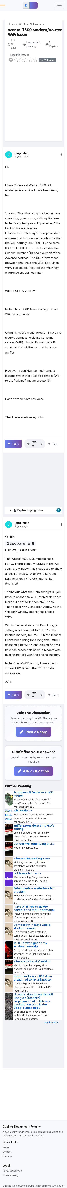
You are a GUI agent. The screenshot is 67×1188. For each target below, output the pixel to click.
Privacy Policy (11, 1175)
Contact (7, 1151)
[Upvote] (28, 444)
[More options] (61, 155)
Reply (15, 443)
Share (55, 444)
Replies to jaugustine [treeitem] (38, 510)
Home (11, 24)
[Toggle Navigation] (59, 5)
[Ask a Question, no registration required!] (33, 5)
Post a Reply (36, 732)
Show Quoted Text (20, 543)
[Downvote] (41, 444)
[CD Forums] (2, 5)
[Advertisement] (33, 104)
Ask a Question (36, 771)
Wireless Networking (31, 24)
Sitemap (7, 1156)
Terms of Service (12, 1170)
